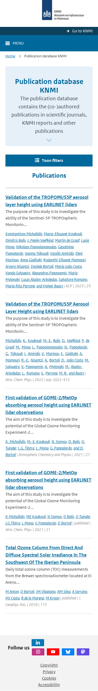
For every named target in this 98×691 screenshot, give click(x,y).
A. (80, 353)
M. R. (63, 373)
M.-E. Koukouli (38, 441)
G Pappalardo (45, 523)
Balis (56, 340)
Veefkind (73, 340)
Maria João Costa (68, 266)
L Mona (27, 523)
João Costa (74, 360)
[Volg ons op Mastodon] (83, 652)
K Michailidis (14, 516)
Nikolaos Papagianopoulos (36, 246)
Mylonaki (56, 366)
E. (62, 353)
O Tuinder (83, 516)
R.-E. (25, 360)
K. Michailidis (15, 441)
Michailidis (13, 340)
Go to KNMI (82, 30)
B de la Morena (32, 598)
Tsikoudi (16, 353)
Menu (18, 43)
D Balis (68, 516)
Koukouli (34, 340)
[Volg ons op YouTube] (53, 652)
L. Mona (42, 448)
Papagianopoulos (49, 347)
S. (42, 373)
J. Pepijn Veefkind (40, 240)
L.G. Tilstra (26, 448)
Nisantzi (36, 360)
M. (18, 347)
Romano (32, 373)
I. (25, 353)
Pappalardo (78, 347)
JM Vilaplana (46, 591)
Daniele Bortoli (42, 266)
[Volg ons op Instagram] (38, 652)
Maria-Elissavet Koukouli (63, 233)
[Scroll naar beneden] (49, 140)
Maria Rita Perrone (20, 285)
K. (24, 340)
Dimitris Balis (15, 240)
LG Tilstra (12, 523)
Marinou (52, 353)
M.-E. (47, 340)
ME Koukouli (36, 516)
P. (83, 340)
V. (43, 353)
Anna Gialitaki (31, 259)
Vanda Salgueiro (17, 272)
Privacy (49, 671)
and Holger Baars (49, 285)
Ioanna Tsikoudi (36, 253)
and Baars (76, 373)
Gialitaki (71, 353)
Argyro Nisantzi (17, 266)
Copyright (49, 665)
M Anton (12, 591)
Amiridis (34, 353)
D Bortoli (65, 523)
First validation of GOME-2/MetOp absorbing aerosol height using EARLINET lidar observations (48, 405)
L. (33, 347)
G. (7, 353)
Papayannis (34, 366)
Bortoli (54, 360)
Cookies (49, 678)
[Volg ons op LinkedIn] (37, 642)
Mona (26, 347)
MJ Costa (12, 598)
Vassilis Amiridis (62, 253)
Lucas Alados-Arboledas (39, 279)
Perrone (51, 373)
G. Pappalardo (61, 448)
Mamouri (12, 360)
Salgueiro (12, 366)
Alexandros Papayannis (49, 272)
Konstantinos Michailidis (23, 233)
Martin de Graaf (67, 240)
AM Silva (64, 591)
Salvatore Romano (73, 279)
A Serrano (79, 591)
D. (63, 340)
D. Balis (74, 441)
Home (10, 56)
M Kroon (52, 598)
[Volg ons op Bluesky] (68, 652)
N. (66, 347)
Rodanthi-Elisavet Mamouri (64, 259)
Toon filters (52, 160)
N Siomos (54, 516)
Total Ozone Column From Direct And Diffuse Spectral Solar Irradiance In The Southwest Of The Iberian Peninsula (46, 555)
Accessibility (49, 684)
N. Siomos (59, 441)
